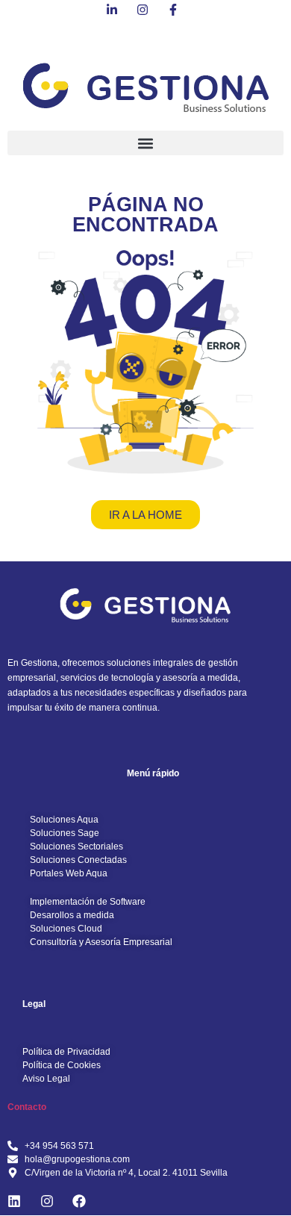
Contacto (26, 1107)
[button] (145, 143)
